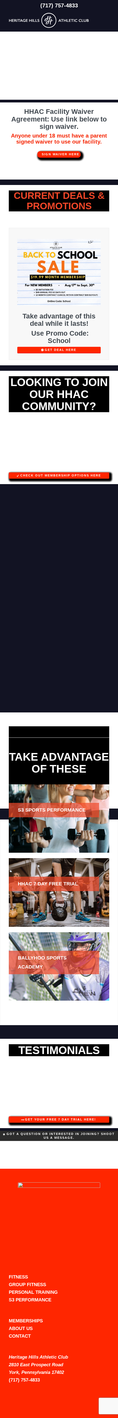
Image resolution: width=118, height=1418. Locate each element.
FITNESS (18, 1277)
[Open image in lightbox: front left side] (103, 470)
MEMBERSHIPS (26, 1320)
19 (92, 466)
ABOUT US (21, 1328)
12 (61, 466)
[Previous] (21, 444)
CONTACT (20, 1336)
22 (105, 466)
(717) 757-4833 (59, 5)
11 (57, 466)
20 (96, 466)
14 (70, 466)
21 (101, 466)
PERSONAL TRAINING (33, 1292)
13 (66, 466)
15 (74, 466)
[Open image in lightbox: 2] (103, 1114)
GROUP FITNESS (27, 1284)
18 (87, 466)
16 (79, 466)
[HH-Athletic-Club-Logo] (49, 20)
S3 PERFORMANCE (30, 1299)
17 (83, 466)
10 (52, 466)
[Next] (97, 444)
